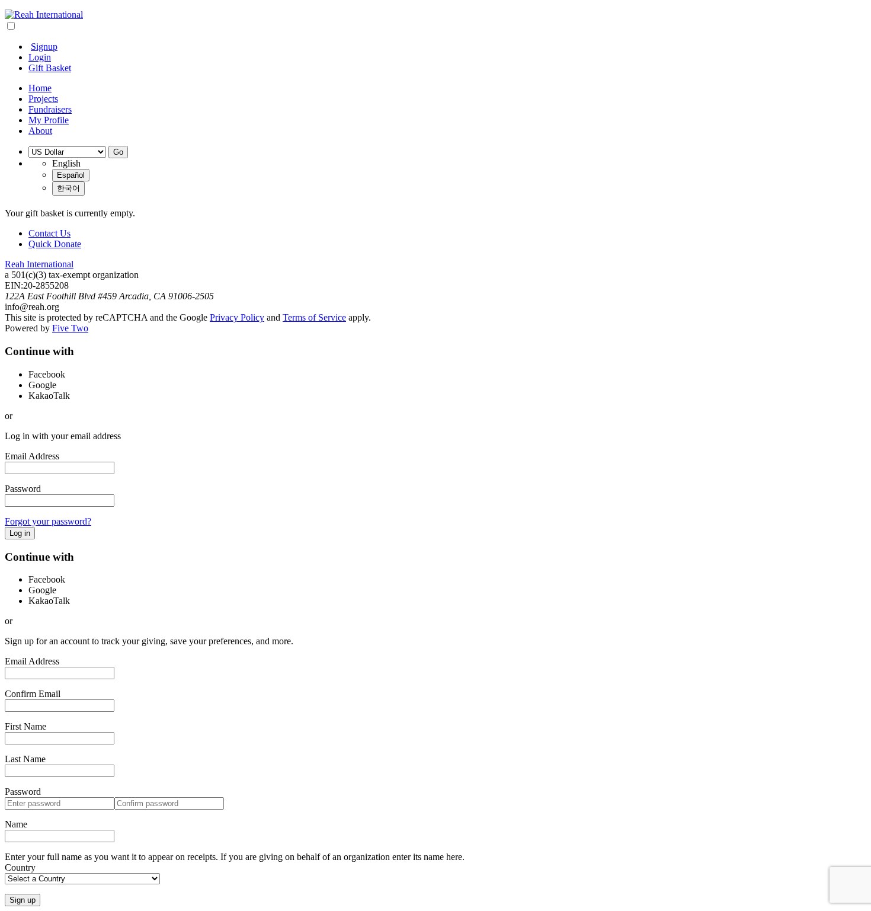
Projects (43, 99)
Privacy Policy (237, 317)
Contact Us (49, 233)
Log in (19, 533)
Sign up (22, 900)
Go (118, 152)
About (40, 131)
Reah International (39, 264)
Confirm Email (32, 694)
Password (23, 489)
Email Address (32, 456)
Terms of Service (314, 317)
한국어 (68, 188)
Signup (44, 46)
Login (39, 57)
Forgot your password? (48, 521)
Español (71, 175)
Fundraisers (50, 109)
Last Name (25, 759)
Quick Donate (54, 244)
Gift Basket (49, 68)
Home (40, 88)
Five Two (70, 328)
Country (20, 867)
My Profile (48, 120)
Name (16, 824)
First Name (25, 726)
